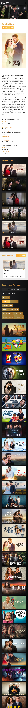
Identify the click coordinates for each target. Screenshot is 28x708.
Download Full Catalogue (15, 289)
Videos (7, 28)
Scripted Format (8, 317)
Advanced (6, 297)
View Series (20, 334)
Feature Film (18, 313)
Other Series (19, 317)
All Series (6, 302)
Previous (2, 12)
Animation (14, 302)
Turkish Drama (7, 305)
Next (26, 12)
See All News (21, 255)
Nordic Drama (7, 313)
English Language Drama (10, 309)
